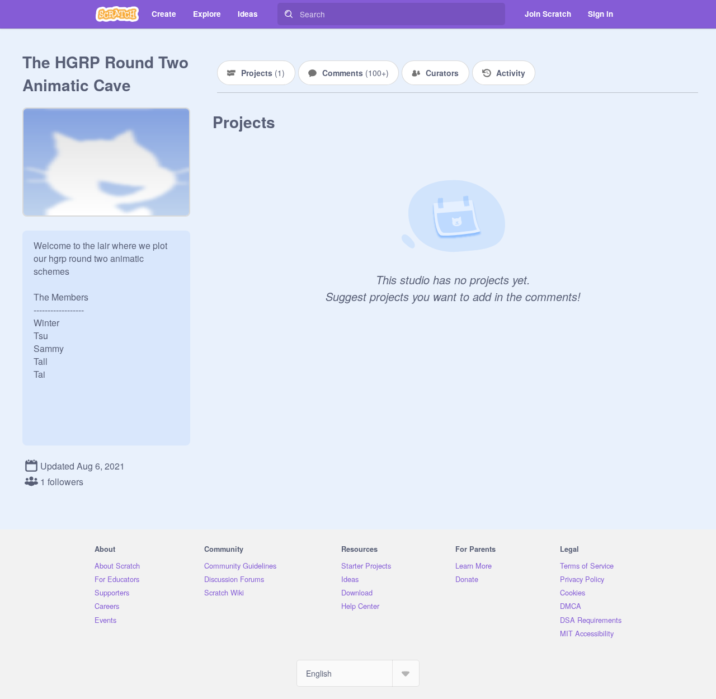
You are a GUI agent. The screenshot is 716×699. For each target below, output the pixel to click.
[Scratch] (117, 14)
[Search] (288, 14)
